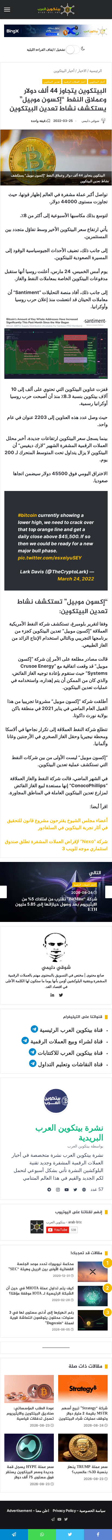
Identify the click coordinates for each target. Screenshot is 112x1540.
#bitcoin (27, 515)
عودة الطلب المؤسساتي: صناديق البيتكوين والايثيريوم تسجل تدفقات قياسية (30, 1413)
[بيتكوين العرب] (56, 9)
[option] (56, 892)
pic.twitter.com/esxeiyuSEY (50, 558)
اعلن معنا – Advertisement (28, 1510)
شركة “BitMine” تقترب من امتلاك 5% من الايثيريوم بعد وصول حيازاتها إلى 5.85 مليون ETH (56, 905)
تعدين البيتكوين (51, 81)
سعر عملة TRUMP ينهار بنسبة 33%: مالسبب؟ (87, 1469)
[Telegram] (52, 1519)
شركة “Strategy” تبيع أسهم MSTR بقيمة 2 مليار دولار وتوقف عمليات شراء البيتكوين (83, 1413)
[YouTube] (59, 1519)
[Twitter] (66, 1519)
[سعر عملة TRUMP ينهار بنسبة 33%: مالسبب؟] (83, 1448)
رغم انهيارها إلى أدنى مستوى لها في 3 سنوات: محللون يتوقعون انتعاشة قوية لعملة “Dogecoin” (41, 1318)
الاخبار (82, 70)
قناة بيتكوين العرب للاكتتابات (69, 1053)
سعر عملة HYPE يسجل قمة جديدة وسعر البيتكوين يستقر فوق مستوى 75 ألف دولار (30, 1472)
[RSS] (46, 1519)
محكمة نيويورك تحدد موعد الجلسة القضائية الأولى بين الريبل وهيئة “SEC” (41, 1267)
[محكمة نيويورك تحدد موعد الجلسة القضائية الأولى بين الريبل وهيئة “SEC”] (93, 1272)
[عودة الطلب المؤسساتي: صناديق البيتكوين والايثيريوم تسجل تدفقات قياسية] (29, 1389)
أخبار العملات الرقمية (75, 81)
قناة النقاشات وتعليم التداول (70, 1064)
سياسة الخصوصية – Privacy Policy (79, 1510)
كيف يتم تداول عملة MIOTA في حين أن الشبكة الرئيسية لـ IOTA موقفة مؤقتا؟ (40, 1291)
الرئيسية (96, 70)
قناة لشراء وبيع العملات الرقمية (66, 1041)
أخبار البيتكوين (64, 70)
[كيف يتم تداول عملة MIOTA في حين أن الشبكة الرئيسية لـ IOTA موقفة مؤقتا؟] (93, 1296)
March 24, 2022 (76, 579)
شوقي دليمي (90, 121)
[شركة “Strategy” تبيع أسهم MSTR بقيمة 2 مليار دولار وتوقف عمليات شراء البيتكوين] (83, 1389)
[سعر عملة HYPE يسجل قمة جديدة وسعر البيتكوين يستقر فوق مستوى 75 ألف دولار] (29, 1448)
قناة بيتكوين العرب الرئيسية (71, 1030)
